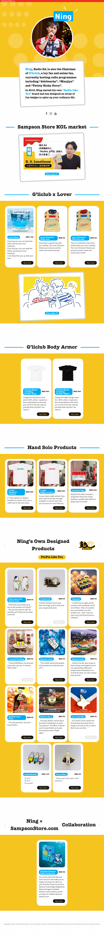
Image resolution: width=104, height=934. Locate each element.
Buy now (27, 262)
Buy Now (43, 414)
